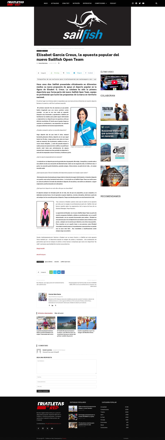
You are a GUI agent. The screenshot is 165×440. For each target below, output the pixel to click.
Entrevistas (45, 50)
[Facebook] (63, 272)
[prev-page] (38, 339)
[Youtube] (52, 428)
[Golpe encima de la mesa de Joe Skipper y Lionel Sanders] (73, 409)
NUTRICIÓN (76, 3)
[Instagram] (43, 428)
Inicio (38, 48)
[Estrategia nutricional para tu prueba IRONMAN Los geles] (73, 417)
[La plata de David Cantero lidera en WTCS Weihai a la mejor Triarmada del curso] (46, 323)
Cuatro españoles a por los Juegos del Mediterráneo (86, 331)
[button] (156, 3)
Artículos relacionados (45, 313)
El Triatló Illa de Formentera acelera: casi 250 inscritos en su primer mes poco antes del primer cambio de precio (66, 333)
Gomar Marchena (43, 63)
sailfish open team (65, 261)
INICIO (46, 3)
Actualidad (43, 48)
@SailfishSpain (41, 254)
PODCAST (113, 3)
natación (56, 261)
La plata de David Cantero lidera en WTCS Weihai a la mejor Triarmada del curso (45, 332)
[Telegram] (59, 272)
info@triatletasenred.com (53, 423)
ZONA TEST (65, 3)
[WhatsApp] (51, 272)
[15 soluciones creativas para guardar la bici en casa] (73, 425)
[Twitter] (55, 272)
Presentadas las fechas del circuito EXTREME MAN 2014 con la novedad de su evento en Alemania (82, 284)
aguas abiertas (48, 261)
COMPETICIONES (100, 3)
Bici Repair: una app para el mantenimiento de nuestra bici (50, 283)
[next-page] (40, 339)
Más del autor (59, 313)
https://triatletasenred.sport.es (56, 296)
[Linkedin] (53, 306)
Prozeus (64, 438)
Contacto (126, 438)
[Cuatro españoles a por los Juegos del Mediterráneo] (87, 323)
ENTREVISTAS (87, 3)
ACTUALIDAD (55, 3)
